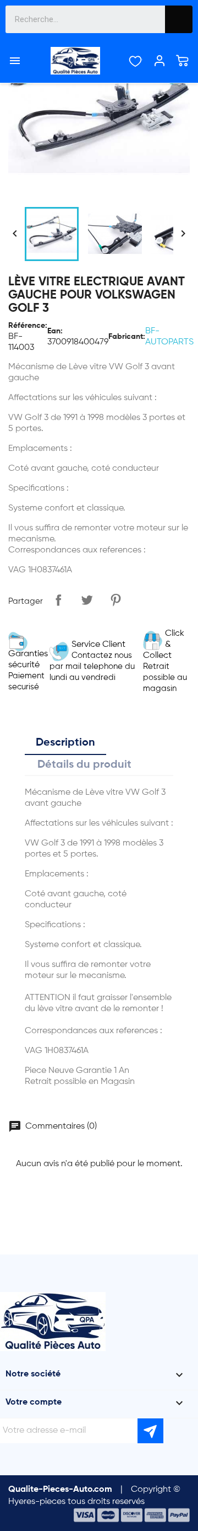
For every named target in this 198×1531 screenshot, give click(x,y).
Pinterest (116, 600)
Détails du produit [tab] (84, 764)
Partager (58, 600)
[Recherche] (179, 19)
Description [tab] (65, 742)
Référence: (27, 325)
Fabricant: (126, 337)
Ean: (55, 331)
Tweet (87, 600)
